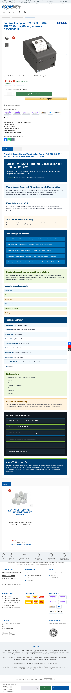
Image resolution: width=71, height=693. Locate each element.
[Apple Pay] (6, 117)
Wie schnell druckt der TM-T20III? (18, 427)
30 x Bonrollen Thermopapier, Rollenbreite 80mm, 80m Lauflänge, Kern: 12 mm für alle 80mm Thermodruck (20, 511)
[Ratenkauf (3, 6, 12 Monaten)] (35, 113)
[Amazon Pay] (57, 113)
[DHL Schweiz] (29, 602)
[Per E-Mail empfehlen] (13, 139)
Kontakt (29, 573)
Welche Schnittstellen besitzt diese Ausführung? (23, 433)
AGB (28, 577)
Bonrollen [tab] (6, 484)
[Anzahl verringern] (5, 94)
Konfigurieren (45, 688)
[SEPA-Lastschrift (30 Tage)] (26, 113)
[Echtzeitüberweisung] (8, 113)
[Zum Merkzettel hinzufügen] (31, 505)
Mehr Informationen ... (8, 691)
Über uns (53, 575)
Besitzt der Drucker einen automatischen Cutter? (23, 439)
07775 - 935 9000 (8, 576)
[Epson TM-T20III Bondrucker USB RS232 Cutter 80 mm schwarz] (39, 54)
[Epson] (62, 27)
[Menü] (4, 12)
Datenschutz (54, 577)
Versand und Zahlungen (34, 575)
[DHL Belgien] (41, 602)
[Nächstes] (66, 54)
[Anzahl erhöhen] (13, 94)
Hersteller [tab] (18, 149)
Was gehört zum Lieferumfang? (18, 451)
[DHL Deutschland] (28, 597)
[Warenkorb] (25, 12)
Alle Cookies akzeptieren (60, 688)
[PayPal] (50, 113)
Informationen (30, 569)
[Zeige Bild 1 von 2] (38, 71)
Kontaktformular (16, 584)
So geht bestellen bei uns (58, 573)
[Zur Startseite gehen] (11, 7)
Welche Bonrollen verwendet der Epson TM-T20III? (24, 421)
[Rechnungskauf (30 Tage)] (17, 113)
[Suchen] (9, 12)
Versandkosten (48, 678)
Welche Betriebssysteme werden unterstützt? (22, 445)
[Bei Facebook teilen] (5, 139)
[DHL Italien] (35, 597)
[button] (46, 100)
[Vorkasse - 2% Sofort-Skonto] (43, 113)
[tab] (7, 149)
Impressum (30, 580)
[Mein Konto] (19, 12)
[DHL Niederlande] (36, 602)
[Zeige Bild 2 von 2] (41, 71)
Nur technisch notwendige (30, 688)
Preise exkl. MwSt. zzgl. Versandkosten (14, 85)
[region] (35, 54)
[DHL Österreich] (41, 597)
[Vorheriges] (13, 54)
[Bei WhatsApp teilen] (9, 139)
